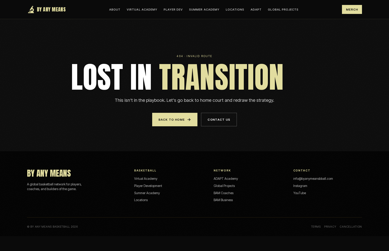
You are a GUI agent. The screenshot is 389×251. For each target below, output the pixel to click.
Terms (316, 226)
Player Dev (173, 9)
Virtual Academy (142, 9)
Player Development (148, 186)
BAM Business (223, 200)
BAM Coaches (223, 193)
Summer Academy (204, 9)
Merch (352, 9)
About (114, 9)
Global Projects (283, 9)
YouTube (299, 193)
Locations (235, 9)
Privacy (330, 226)
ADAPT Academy (226, 178)
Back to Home (174, 119)
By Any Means (51, 9)
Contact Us (219, 119)
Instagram (300, 186)
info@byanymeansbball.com (313, 178)
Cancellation (351, 226)
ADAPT (256, 9)
